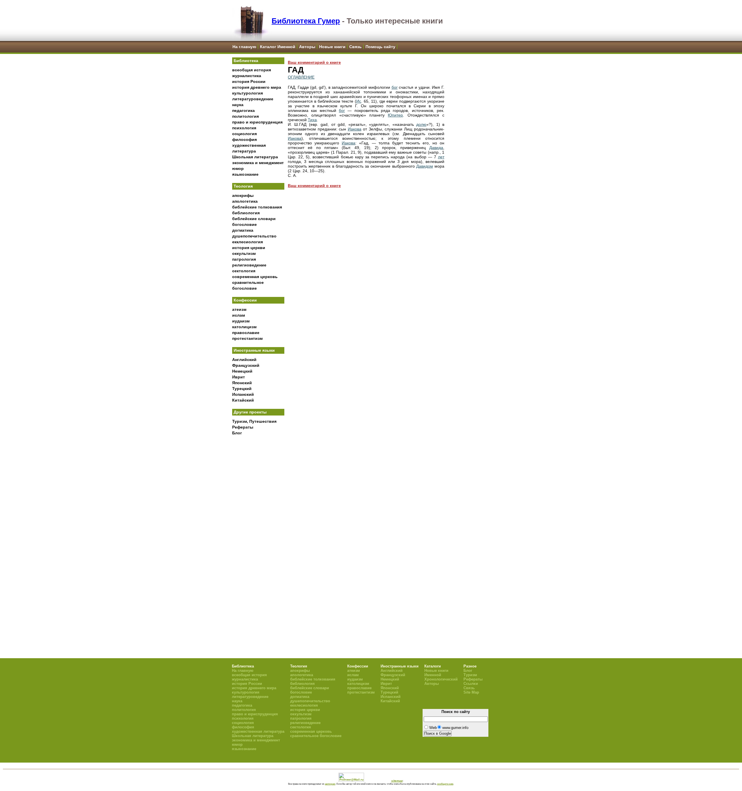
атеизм (239, 309)
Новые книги (332, 46)
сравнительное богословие (315, 736)
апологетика (245, 201)
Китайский (243, 400)
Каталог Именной (277, 46)
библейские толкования (257, 207)
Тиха (312, 119)
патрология (244, 259)
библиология (246, 213)
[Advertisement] (258, 534)
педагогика (243, 110)
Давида (436, 147)
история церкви (248, 247)
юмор (238, 168)
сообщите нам (445, 783)
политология (245, 116)
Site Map (471, 692)
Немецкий (242, 371)
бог (395, 87)
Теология (243, 186)
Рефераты (242, 427)
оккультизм (244, 253)
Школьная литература (255, 157)
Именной (432, 675)
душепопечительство (254, 236)
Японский (242, 382)
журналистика (246, 75)
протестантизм (247, 338)
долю (421, 124)
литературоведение (252, 99)
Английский (244, 359)
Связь (355, 46)
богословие (244, 224)
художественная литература (258, 731)
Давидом (424, 166)
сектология (243, 270)
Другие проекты (250, 412)
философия (244, 139)
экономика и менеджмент (258, 162)
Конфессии (245, 300)
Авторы (307, 46)
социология (244, 133)
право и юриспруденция (257, 122)
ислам (238, 315)
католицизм (244, 326)
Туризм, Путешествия (254, 421)
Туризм (470, 675)
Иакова (354, 129)
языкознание (245, 174)
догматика (242, 230)
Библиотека (246, 60)
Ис (358, 101)
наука (237, 104)
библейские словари (254, 218)
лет (441, 157)
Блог (237, 433)
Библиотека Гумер (306, 21)
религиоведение (249, 265)
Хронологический (441, 679)
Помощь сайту (380, 46)
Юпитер (395, 115)
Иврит (238, 377)
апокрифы (243, 195)
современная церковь (255, 276)
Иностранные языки (254, 350)
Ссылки (470, 683)
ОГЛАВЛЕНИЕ (301, 77)
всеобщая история (251, 70)
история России (248, 81)
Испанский (243, 394)
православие (245, 332)
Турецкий (242, 388)
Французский (245, 365)
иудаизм (241, 321)
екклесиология (247, 242)
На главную (244, 46)
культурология (247, 93)
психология (244, 128)
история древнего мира (256, 87)
